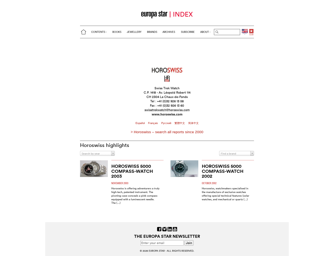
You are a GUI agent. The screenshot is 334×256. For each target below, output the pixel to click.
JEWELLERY (134, 32)
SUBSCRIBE (188, 32)
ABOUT (204, 32)
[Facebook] (159, 229)
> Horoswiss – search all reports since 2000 (167, 132)
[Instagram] (164, 229)
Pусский (166, 123)
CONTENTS (98, 32)
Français (153, 123)
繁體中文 (180, 123)
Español (140, 123)
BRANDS (152, 32)
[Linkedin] (170, 229)
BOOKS (116, 32)
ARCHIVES (168, 32)
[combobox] (97, 153)
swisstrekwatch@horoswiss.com (167, 110)
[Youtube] (175, 229)
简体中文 (193, 123)
